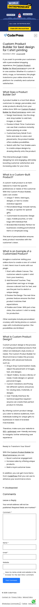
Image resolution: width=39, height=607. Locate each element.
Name (6, 543)
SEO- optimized (9, 431)
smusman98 (20, 54)
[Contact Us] (6, 597)
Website (6, 562)
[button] (19, 29)
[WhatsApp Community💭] (11, 603)
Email (5, 553)
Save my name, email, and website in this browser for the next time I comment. (20, 573)
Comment (7, 512)
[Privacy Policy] (16, 597)
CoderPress (12, 476)
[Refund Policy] (28, 597)
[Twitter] (24, 603)
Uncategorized (11, 487)
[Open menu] (35, 35)
